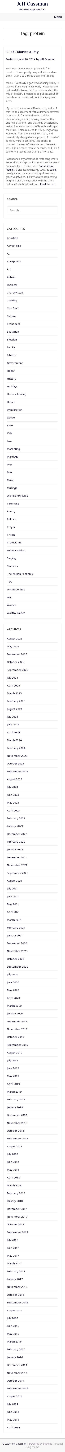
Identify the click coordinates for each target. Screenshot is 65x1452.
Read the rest (47, 184)
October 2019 (15, 1037)
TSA (9, 581)
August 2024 (14, 709)
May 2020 (13, 990)
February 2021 (16, 927)
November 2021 (17, 865)
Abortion (12, 238)
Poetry (11, 511)
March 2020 (14, 1005)
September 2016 (17, 1302)
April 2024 (13, 732)
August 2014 (14, 1396)
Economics (13, 324)
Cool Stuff (13, 308)
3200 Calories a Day (22, 52)
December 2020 (17, 943)
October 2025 (15, 662)
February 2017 (16, 1271)
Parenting (13, 503)
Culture (11, 316)
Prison (11, 534)
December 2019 (17, 1021)
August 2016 (14, 1310)
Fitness (11, 355)
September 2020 (17, 966)
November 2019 (17, 1029)
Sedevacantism (16, 550)
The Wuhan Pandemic (20, 573)
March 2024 (14, 740)
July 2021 (12, 888)
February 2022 (16, 841)
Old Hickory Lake (17, 495)
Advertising (14, 245)
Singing (11, 558)
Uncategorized (16, 589)
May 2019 (13, 1076)
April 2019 (13, 1084)
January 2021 (15, 935)
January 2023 (15, 826)
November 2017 (17, 1216)
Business (12, 284)
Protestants (14, 542)
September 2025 (17, 670)
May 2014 (13, 1419)
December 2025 (17, 654)
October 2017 (15, 1224)
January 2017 (15, 1279)
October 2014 (15, 1380)
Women (11, 605)
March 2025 (14, 693)
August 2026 (14, 638)
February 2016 (16, 1349)
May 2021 (13, 904)
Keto (10, 425)
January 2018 (15, 1201)
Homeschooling (16, 394)
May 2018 (13, 1169)
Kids (9, 433)
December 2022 (17, 834)
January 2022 (15, 849)
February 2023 (16, 818)
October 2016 (15, 1294)
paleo (53, 169)
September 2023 (17, 771)
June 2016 (13, 1326)
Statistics (12, 566)
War (9, 597)
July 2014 (12, 1404)
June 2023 (13, 794)
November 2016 (17, 1286)
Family (11, 347)
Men (9, 464)
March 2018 (14, 1185)
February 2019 (16, 1099)
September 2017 (17, 1232)
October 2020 (15, 959)
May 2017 (13, 1255)
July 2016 (12, 1318)
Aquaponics (14, 261)
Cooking (12, 300)
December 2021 (17, 857)
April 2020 (13, 998)
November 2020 (17, 951)
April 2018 (13, 1177)
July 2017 (12, 1240)
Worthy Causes (16, 613)
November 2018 (17, 1123)
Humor (11, 402)
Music (10, 480)
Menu (58, 17)
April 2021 (13, 912)
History (11, 378)
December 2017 (17, 1208)
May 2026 (13, 646)
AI (8, 253)
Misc (9, 472)
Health (11, 370)
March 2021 (14, 919)
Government (15, 363)
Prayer (11, 527)
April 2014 (13, 1427)
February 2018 (16, 1193)
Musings (12, 488)
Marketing (13, 448)
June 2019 (13, 1068)
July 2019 (12, 1060)
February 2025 (16, 701)
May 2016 (13, 1333)
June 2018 (13, 1161)
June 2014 (13, 1411)
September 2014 (17, 1388)
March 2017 (14, 1263)
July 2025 (12, 677)
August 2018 (14, 1146)
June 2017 (13, 1248)
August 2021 (14, 880)
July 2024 (12, 716)
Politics (11, 519)
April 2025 (13, 685)
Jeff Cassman (32, 4)
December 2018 (17, 1115)
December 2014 (17, 1365)
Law (9, 441)
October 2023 (15, 763)
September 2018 (17, 1138)
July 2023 (12, 787)
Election (12, 339)
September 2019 (17, 1044)
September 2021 (17, 873)
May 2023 (13, 802)
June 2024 (13, 724)
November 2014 (17, 1373)
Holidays (12, 386)
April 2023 (13, 810)
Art (9, 269)
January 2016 (15, 1357)
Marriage (12, 456)
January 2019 (15, 1107)
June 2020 (13, 982)
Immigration (14, 409)
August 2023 (14, 779)
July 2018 (12, 1154)
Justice (11, 417)
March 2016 (14, 1341)
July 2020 (12, 974)
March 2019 (14, 1091)
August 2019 (14, 1052)
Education (13, 331)
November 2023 (17, 755)
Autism (11, 277)
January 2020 (15, 1013)
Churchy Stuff (15, 292)
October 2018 (15, 1130)
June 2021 (13, 896)
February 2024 (16, 748)
